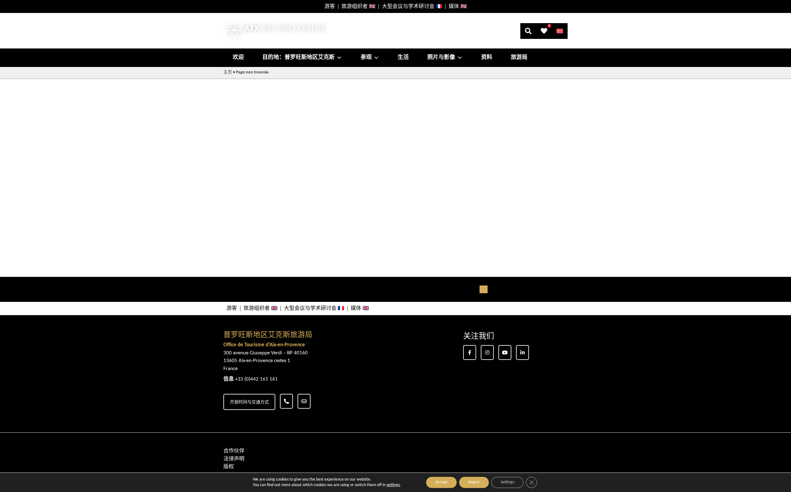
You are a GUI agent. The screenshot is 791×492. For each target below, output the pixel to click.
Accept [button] (441, 482)
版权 (228, 466)
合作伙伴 (233, 451)
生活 (403, 57)
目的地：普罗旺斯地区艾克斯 (298, 57)
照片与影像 (441, 57)
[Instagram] (487, 352)
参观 (366, 57)
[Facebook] (469, 352)
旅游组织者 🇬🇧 (358, 6)
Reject (474, 482)
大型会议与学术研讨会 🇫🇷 (412, 6)
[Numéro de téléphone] (286, 401)
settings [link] (393, 485)
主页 (227, 72)
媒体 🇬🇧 (458, 6)
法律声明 (233, 459)
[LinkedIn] (522, 352)
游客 (329, 6)
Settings (507, 482)
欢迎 (238, 57)
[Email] (304, 401)
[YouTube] (504, 352)
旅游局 (519, 57)
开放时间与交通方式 (249, 402)
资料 (486, 57)
